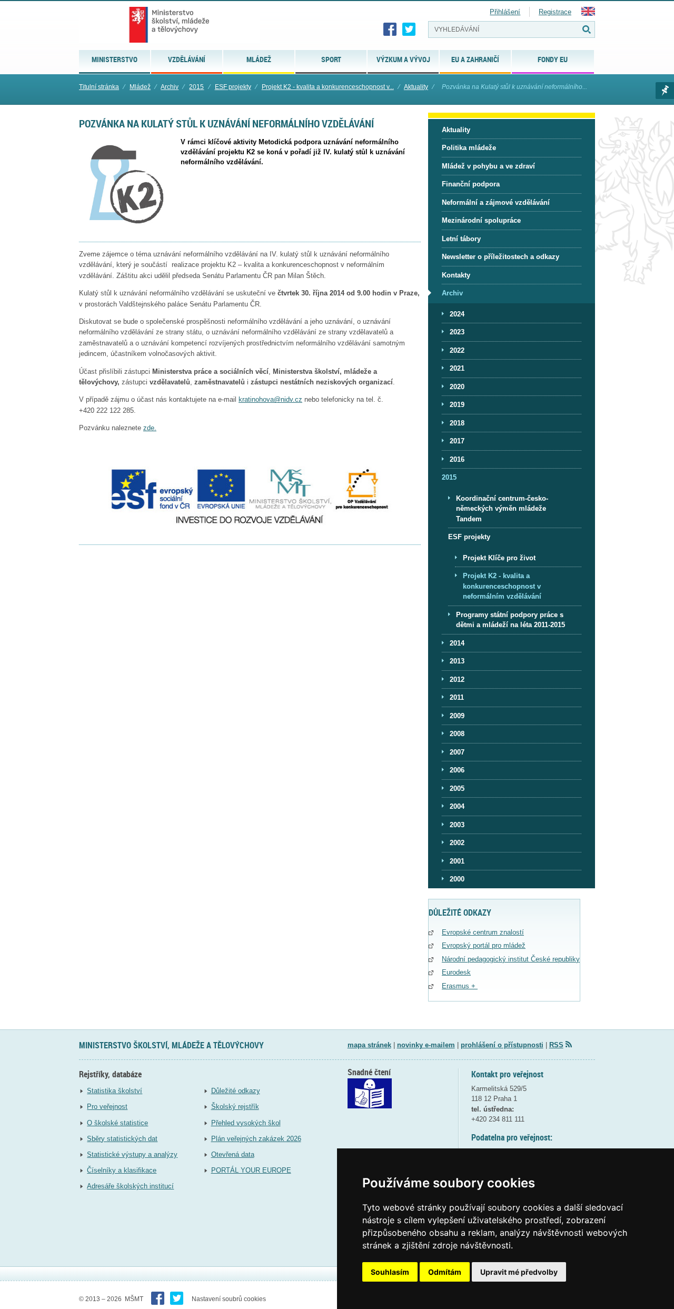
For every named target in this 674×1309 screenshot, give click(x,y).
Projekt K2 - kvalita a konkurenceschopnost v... (328, 87)
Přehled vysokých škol (246, 1123)
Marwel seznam (665, 90)
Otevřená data (232, 1154)
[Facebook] (390, 29)
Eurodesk (456, 972)
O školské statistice (117, 1123)
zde (148, 428)
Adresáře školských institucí (130, 1186)
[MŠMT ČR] (169, 25)
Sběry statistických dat (122, 1139)
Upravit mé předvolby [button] (519, 1271)
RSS (556, 1045)
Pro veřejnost (107, 1106)
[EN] (588, 13)
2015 (196, 87)
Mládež (140, 87)
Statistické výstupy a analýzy (132, 1154)
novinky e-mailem (426, 1045)
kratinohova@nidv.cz (270, 399)
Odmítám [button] (444, 1271)
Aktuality (416, 87)
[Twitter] (409, 29)
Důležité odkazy (235, 1091)
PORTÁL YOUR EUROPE (251, 1170)
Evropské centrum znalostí (483, 932)
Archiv (170, 87)
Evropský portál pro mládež (484, 945)
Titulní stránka (99, 87)
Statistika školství (114, 1091)
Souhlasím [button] (390, 1271)
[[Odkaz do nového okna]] (370, 1106)
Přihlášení (505, 12)
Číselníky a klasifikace (121, 1170)
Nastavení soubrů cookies (229, 1299)
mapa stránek (369, 1045)
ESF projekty (233, 87)
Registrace (555, 12)
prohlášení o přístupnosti (502, 1045)
